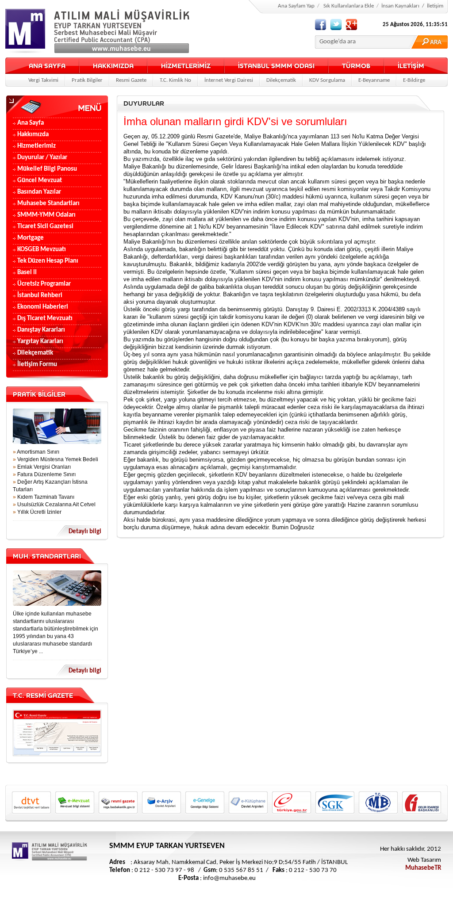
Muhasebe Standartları (48, 203)
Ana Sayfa (30, 123)
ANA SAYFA (47, 65)
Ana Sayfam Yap (296, 6)
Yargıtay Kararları (40, 341)
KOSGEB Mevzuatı (41, 249)
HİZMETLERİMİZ (186, 65)
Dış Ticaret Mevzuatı (45, 318)
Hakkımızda (33, 134)
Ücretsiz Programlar (44, 284)
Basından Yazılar (39, 192)
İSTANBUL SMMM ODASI (276, 65)
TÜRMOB (356, 65)
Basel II (27, 272)
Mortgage (30, 238)
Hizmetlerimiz (36, 146)
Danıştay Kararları (41, 330)
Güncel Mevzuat (39, 180)
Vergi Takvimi (43, 80)
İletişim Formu (37, 364)
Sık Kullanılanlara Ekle (348, 6)
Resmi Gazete (131, 80)
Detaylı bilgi (85, 531)
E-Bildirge (414, 80)
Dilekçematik (281, 80)
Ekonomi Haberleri (42, 307)
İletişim (435, 6)
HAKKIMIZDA (113, 65)
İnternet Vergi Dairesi (228, 80)
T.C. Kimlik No (175, 80)
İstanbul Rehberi (39, 295)
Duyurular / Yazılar (42, 157)
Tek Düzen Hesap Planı (47, 261)
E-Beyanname (374, 80)
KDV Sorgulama (327, 80)
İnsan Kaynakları (400, 6)
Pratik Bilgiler (87, 80)
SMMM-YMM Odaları (46, 215)
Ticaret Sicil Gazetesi (45, 226)
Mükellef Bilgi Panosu (47, 169)
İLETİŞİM (411, 65)
